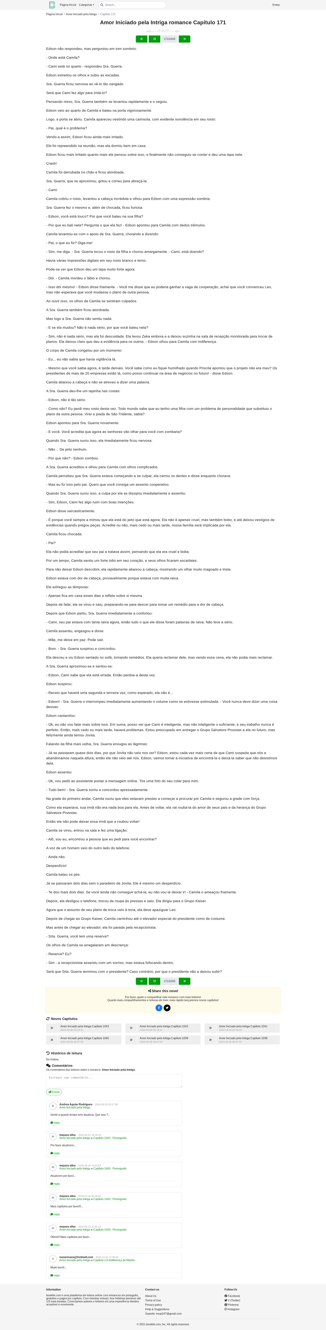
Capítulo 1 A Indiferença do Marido (114, 1260)
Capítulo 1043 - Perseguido (109, 1138)
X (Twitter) (233, 1300)
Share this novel (165, 991)
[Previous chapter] (141, 39)
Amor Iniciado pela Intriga (81, 14)
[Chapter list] (154, 39)
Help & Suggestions (157, 1309)
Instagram (233, 1309)
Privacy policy (153, 1304)
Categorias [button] (85, 4)
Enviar (55, 1092)
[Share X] (167, 1008)
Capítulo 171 (108, 14)
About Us (150, 1296)
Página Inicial (68, 4)
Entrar (276, 4)
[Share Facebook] (159, 1008)
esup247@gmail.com (169, 1313)
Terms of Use (153, 1300)
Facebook (233, 1296)
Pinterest (233, 1304)
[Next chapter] (184, 39)
